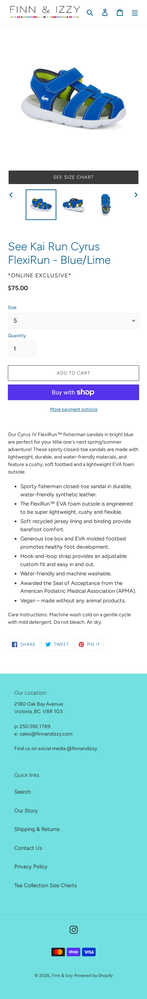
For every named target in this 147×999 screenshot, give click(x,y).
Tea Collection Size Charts (45, 885)
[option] (41, 205)
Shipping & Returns (37, 829)
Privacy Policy (30, 866)
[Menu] (134, 12)
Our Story (26, 810)
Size (12, 307)
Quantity (17, 335)
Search (22, 792)
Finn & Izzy (62, 975)
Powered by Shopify (93, 975)
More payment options (73, 409)
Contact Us (28, 848)
